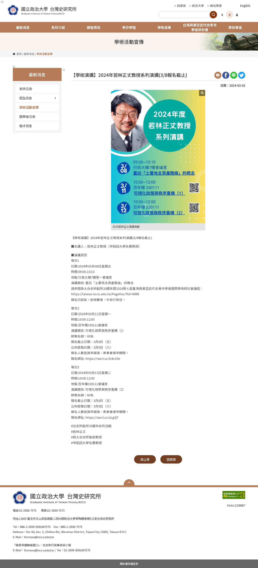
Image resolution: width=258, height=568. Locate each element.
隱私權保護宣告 (129, 564)
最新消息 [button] (23, 27)
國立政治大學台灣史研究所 (11, 7)
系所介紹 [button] (58, 27)
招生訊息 (25, 98)
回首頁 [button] (171, 459)
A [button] (222, 14)
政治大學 (198, 5)
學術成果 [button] (164, 27)
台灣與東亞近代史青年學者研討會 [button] (200, 27)
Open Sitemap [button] (129, 482)
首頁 (19, 54)
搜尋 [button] (213, 14)
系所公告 (25, 88)
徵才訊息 (25, 125)
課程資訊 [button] (93, 27)
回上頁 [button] (145, 459)
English (245, 5)
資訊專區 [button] (235, 27)
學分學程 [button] (129, 27)
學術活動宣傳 (29, 107)
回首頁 (181, 5)
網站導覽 (216, 5)
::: (2, 1)
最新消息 (29, 54)
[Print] (217, 75)
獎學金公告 (27, 116)
